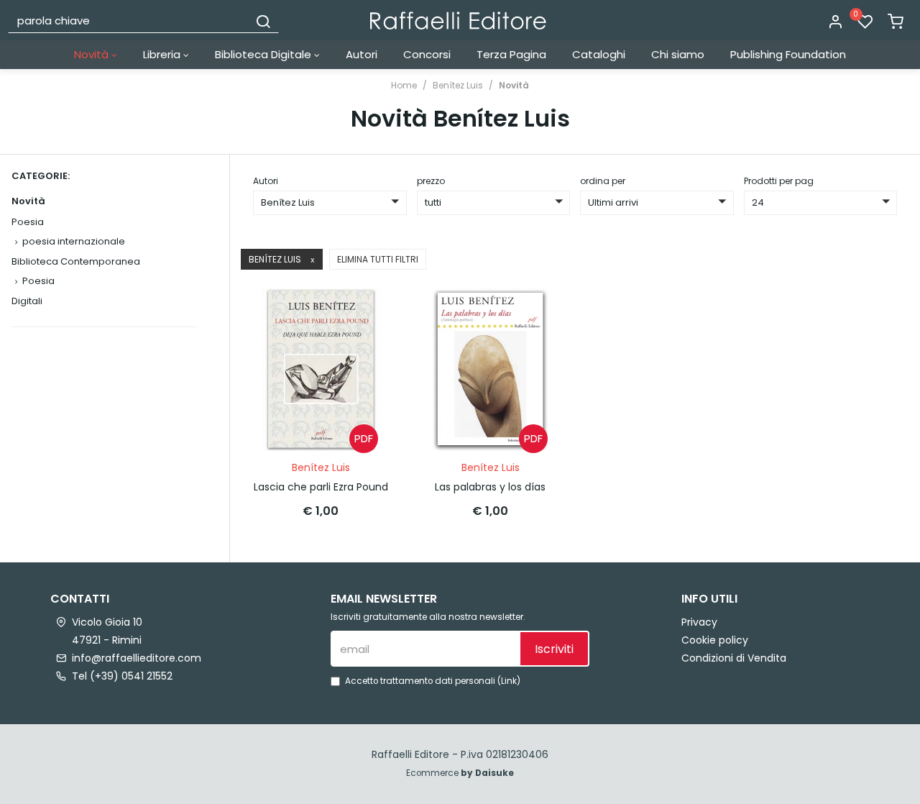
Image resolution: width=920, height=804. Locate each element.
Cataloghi (598, 54)
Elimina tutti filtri (377, 259)
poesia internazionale (73, 241)
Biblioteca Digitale (264, 54)
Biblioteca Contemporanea (76, 261)
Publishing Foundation (788, 54)
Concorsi (427, 54)
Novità (92, 54)
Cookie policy (714, 640)
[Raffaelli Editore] (458, 20)
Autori (361, 54)
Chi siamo (677, 54)
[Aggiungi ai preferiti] (363, 347)
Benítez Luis (458, 85)
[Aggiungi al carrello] (363, 312)
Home (404, 85)
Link (509, 681)
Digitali (27, 301)
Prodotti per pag (779, 181)
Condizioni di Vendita (733, 658)
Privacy (699, 622)
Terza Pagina (511, 54)
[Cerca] (263, 20)
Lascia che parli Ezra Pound (321, 487)
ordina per (602, 181)
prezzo (431, 181)
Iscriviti (554, 649)
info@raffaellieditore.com (136, 658)
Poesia (28, 222)
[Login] (835, 22)
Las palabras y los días (490, 487)
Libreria (163, 54)
